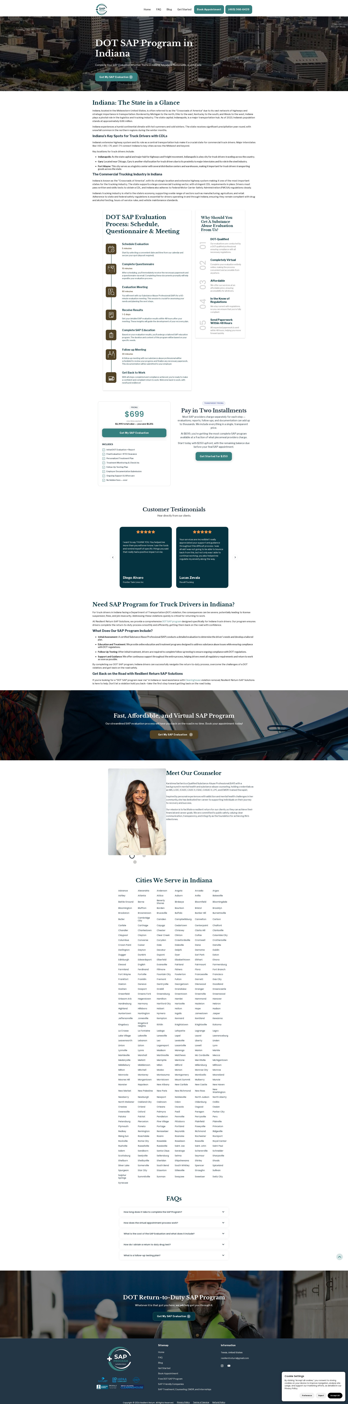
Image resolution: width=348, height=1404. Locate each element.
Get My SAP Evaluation (114, 77)
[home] (101, 9)
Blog (169, 9)
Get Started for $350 (214, 456)
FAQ (158, 9)
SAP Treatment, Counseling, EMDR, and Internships (184, 1389)
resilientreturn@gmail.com (235, 1358)
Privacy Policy (183, 1402)
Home (147, 9)
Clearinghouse (193, 680)
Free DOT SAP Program (170, 1379)
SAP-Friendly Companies (171, 1384)
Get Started (184, 9)
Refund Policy (218, 1402)
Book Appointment (209, 9)
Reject (321, 1395)
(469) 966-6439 (238, 9)
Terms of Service (201, 1402)
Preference (307, 1395)
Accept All (335, 1395)
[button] (113, 557)
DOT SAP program (171, 621)
